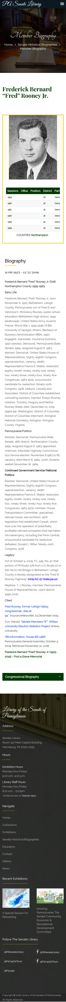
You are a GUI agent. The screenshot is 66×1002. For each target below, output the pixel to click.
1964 (10, 228)
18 (44, 197)
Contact (7, 854)
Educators (8, 846)
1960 (10, 203)
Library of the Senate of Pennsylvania (24, 713)
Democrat (59, 197)
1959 (10, 197)
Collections (9, 825)
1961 (10, 210)
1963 (10, 222)
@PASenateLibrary (14, 952)
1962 (10, 216)
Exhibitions (9, 832)
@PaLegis (9, 970)
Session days (29, 795)
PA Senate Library (21, 4)
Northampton (39, 235)
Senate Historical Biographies (37, 44)
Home (8, 44)
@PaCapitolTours (13, 961)
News (6, 868)
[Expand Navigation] (62, 3)
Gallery (6, 861)
